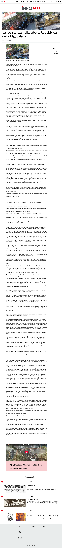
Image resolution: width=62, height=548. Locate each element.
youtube (25, 468)
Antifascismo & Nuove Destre (21, 536)
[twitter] (57, 1)
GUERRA (39, 1)
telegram (29, 466)
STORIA (43, 1)
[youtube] (58, 1)
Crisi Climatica (20, 538)
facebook (15, 468)
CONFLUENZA (33, 1)
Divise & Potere (20, 533)
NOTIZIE (18, 1)
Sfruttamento (19, 531)
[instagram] (53, 1)
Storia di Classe (56, 49)
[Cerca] (60, 1)
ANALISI (27, 1)
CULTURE (23, 1)
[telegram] (51, 1)
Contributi (19, 532)
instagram (20, 468)
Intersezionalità (20, 537)
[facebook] (55, 1)
